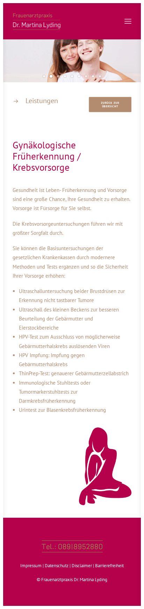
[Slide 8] (92, 76)
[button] (128, 21)
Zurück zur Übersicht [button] (110, 104)
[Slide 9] (99, 76)
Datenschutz (57, 566)
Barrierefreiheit (109, 566)
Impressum (31, 566)
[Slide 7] (85, 76)
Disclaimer (82, 566)
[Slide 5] (72, 76)
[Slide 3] (58, 76)
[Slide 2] (51, 76)
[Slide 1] (44, 76)
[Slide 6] (78, 76)
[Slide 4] (65, 76)
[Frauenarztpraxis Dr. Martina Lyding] (72, 21)
